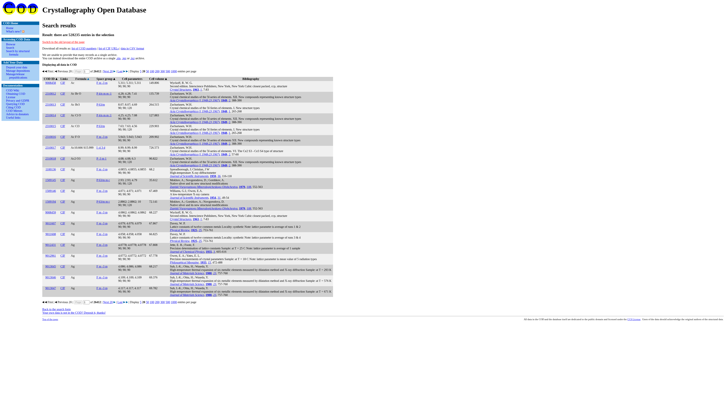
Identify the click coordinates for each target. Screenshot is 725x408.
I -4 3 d (100, 147)
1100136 (51, 169)
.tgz (124, 58)
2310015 (50, 126)
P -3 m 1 (101, 158)
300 (162, 71)
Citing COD (13, 107)
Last (120, 71)
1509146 (50, 190)
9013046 (50, 277)
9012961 (50, 255)
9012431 (50, 244)
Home (9, 28)
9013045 (50, 266)
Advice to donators (17, 114)
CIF (62, 82)
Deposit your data (16, 67)
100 (152, 71)
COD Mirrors (14, 110)
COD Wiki (12, 90)
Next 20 (108, 71)
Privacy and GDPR (17, 100)
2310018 (50, 158)
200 (157, 71)
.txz (132, 58)
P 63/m (100, 104)
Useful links (13, 117)
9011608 (51, 234)
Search (10, 47)
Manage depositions (18, 70)
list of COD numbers (84, 48)
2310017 (50, 147)
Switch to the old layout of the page (63, 42)
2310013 (50, 104)
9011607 (51, 223)
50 (147, 71)
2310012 (50, 93)
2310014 (50, 115)
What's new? (13, 31)
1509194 (50, 201)
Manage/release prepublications (16, 76)
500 (168, 71)
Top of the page (50, 319)
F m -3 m (101, 82)
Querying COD (15, 104)
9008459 (50, 212)
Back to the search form (56, 309)
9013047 (50, 288)
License (10, 97)
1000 (174, 71)
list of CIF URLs (109, 48)
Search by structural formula (18, 52)
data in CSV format (132, 48)
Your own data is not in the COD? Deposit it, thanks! (74, 312)
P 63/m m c (103, 180)
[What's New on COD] (22, 31)
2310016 (50, 136)
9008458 (50, 82)
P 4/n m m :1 (104, 93)
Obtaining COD (15, 93)
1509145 (50, 180)
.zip (118, 58)
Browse (10, 44)
